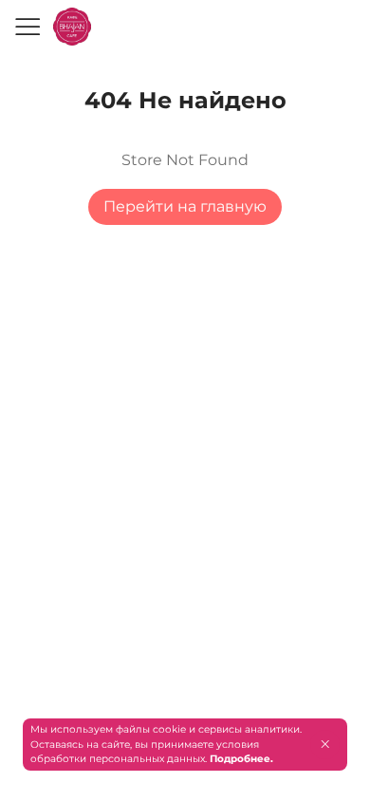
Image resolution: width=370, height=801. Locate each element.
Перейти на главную (185, 206)
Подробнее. (241, 759)
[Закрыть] (325, 744)
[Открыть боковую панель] (26, 26)
